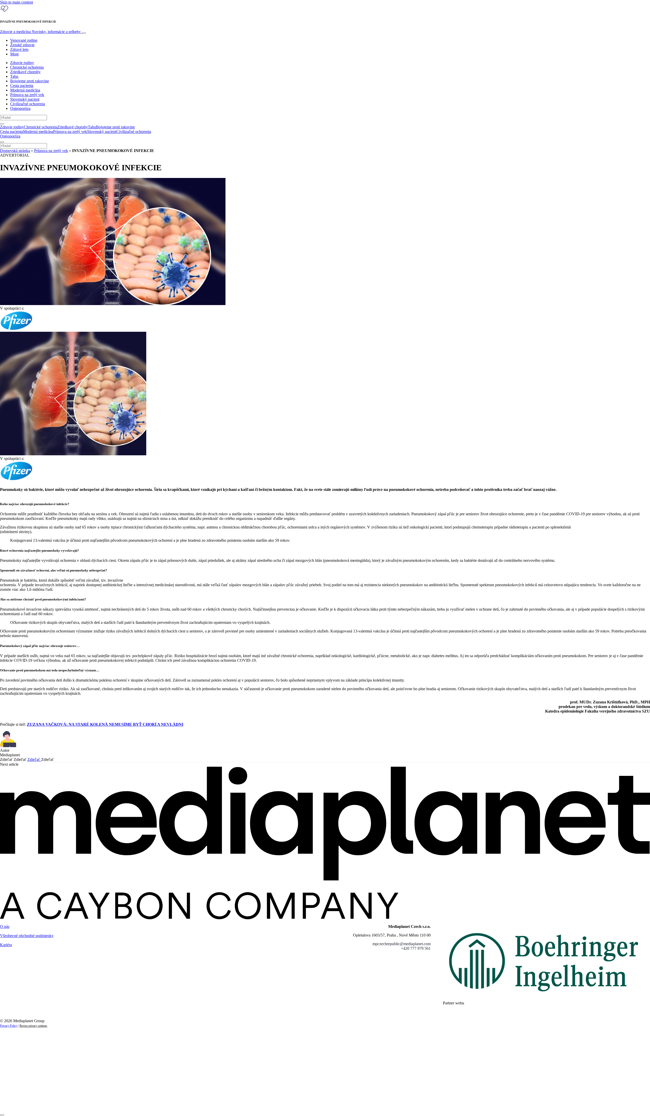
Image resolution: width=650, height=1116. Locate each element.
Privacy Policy (9, 1026)
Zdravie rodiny (22, 63)
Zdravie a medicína (40, 31)
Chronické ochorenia (27, 67)
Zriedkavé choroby (25, 72)
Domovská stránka (15, 150)
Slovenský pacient (24, 99)
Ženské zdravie (22, 45)
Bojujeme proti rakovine (29, 81)
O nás (4, 926)
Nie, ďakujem (104, 1102)
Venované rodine (23, 40)
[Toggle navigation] (84, 33)
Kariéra (6, 945)
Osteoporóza (20, 108)
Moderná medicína (25, 90)
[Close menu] (2, 142)
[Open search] (2, 124)
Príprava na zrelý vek (27, 95)
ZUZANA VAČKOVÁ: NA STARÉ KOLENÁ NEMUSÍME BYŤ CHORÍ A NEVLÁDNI (105, 724)
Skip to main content (16, 2)
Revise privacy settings (33, 1026)
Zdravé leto (19, 49)
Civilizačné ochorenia (27, 104)
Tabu (14, 76)
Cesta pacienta (21, 85)
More (14, 54)
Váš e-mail (16, 1085)
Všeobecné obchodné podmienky (27, 935)
